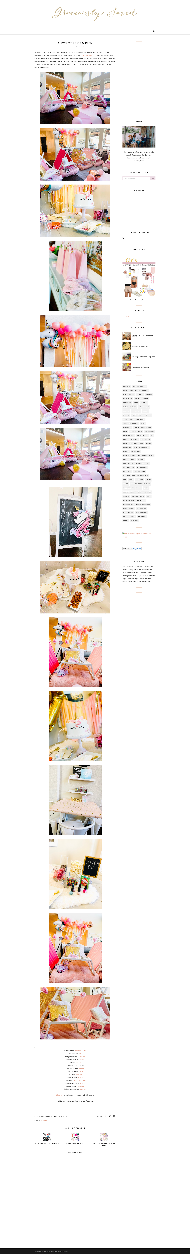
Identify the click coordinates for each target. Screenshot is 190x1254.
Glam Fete (81, 1057)
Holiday (126, 415)
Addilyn (133, 431)
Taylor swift (128, 488)
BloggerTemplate (63, 1251)
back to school (129, 455)
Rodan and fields (143, 504)
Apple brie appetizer (140, 346)
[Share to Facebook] (105, 1116)
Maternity (141, 500)
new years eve (141, 512)
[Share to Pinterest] (114, 1116)
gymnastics (141, 508)
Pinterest (125, 316)
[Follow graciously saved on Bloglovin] (132, 550)
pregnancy (142, 516)
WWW (131, 480)
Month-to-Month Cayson (142, 415)
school (148, 443)
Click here (59, 1095)
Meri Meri (79, 1074)
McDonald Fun (128, 395)
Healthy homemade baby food (143, 357)
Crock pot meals (142, 463)
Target (81, 1068)
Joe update (149, 431)
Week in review (142, 435)
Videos (139, 488)
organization (128, 467)
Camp (149, 496)
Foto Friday (128, 390)
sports (126, 496)
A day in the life (138, 496)
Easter (126, 439)
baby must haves (129, 407)
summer (141, 459)
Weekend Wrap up (140, 386)
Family (143, 423)
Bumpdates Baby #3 (141, 447)
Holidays (126, 386)
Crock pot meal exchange (142, 367)
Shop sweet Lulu (79, 1080)
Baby (125, 431)
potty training (129, 516)
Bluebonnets (142, 467)
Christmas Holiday (130, 423)
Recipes (126, 411)
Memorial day (128, 504)
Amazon (82, 1059)
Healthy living (139, 472)
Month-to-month (141, 399)
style (151, 455)
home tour (138, 443)
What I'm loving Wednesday (134, 419)
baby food (127, 447)
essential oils (128, 508)
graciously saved (144, 492)
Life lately (136, 411)
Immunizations (129, 500)
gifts (136, 403)
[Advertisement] (75, 1223)
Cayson (145, 411)
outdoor (139, 480)
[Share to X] (110, 1116)
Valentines (135, 451)
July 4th (126, 476)
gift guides (145, 439)
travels (144, 403)
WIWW (146, 488)
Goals (125, 484)
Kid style (134, 439)
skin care (134, 520)
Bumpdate (127, 403)
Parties (44, 1121)
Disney (148, 480)
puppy (125, 520)
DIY (152, 435)
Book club (127, 472)
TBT (124, 480)
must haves (127, 399)
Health (126, 459)
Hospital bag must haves (140, 484)
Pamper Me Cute (89, 55)
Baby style (127, 443)
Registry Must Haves (140, 476)
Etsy (79, 1054)
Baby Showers (128, 435)
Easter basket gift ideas (139, 300)
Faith (140, 431)
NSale (133, 459)
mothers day (128, 512)
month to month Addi (142, 427)
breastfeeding (129, 492)
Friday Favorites (141, 390)
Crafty (126, 451)
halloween (142, 455)
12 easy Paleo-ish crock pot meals (142, 336)
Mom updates (144, 407)
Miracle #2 (127, 427)
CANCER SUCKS (128, 463)
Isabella (140, 395)
